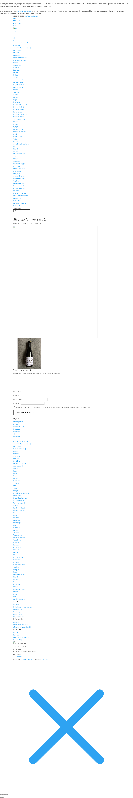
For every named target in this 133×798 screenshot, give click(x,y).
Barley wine (17, 50)
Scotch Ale (16, 67)
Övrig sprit (16, 166)
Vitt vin (15, 151)
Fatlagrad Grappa (19, 164)
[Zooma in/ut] (1, 794)
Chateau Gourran (19, 188)
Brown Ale (16, 55)
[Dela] (5, 794)
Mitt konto (18, 23)
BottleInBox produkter (20, 625)
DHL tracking (17, 640)
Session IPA (17, 65)
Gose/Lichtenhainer (19, 132)
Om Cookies (17, 614)
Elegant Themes (27, 659)
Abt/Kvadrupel (18, 80)
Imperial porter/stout (20, 114)
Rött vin (15, 149)
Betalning (16, 612)
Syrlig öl (15, 127)
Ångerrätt (16, 604)
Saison (15, 90)
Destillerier (16, 201)
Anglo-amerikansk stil (20, 43)
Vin (14, 146)
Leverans (16, 635)
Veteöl (15, 122)
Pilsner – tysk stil (18, 107)
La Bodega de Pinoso (20, 196)
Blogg (15, 18)
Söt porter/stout (18, 117)
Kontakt (16, 632)
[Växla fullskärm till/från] (3, 794)
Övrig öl (15, 141)
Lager (15, 100)
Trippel (15, 77)
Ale (14, 40)
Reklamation (17, 609)
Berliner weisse (18, 129)
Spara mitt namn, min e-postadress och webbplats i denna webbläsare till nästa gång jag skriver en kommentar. (53, 407)
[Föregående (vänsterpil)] (1, 797)
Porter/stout (17, 112)
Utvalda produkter (19, 169)
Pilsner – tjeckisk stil (20, 104)
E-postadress (18, 399)
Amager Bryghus (19, 176)
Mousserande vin (19, 154)
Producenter (17, 171)
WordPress (45, 659)
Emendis (16, 191)
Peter (17, 223)
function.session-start (25, 11)
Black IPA (16, 53)
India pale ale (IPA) (19, 60)
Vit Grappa (16, 161)
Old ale (15, 63)
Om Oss (16, 622)
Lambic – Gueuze (19, 137)
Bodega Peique (18, 183)
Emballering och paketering (22, 607)
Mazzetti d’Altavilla (19, 203)
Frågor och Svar (18, 617)
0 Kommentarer (39, 223)
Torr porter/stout (19, 119)
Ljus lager (16, 102)
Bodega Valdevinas (19, 186)
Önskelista (18, 21)
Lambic (15, 134)
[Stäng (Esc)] (7, 794)
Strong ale (16, 70)
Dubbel (15, 75)
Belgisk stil (16, 72)
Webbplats (16, 403)
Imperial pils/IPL (18, 109)
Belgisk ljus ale (18, 82)
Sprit (14, 156)
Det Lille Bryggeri (19, 178)
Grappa (15, 159)
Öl (14, 38)
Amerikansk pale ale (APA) (22, 48)
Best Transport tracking (21, 637)
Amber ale (16, 45)
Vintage (15, 139)
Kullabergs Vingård (19, 193)
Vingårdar (16, 181)
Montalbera (17, 198)
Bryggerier (16, 174)
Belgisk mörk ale (18, 85)
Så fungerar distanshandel (22, 627)
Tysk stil (16, 92)
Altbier (15, 95)
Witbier (15, 124)
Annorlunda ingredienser (21, 144)
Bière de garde (18, 87)
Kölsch (15, 97)
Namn (16, 395)
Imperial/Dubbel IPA (20, 58)
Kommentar (18, 391)
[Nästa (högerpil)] (3, 797)
